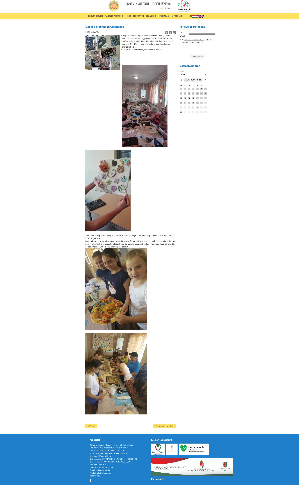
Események (138, 16)
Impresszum (95, 476)
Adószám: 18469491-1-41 (101, 456)
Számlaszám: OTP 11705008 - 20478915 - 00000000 (113, 459)
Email (182, 36)
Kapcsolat (176, 16)
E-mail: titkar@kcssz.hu (100, 470)
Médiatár (164, 16)
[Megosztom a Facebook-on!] (166, 32)
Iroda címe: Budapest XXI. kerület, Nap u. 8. (109, 453)
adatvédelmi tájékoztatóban (194, 40)
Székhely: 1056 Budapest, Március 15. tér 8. (109, 448)
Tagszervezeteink (114, 16)
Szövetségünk (95, 16)
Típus (182, 71)
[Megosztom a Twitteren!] (170, 32)
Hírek (128, 16)
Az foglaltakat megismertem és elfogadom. (197, 41)
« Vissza (91, 426)
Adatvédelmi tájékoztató (101, 473)
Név (181, 32)
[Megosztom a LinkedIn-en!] (174, 32)
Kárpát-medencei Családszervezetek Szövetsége (111, 445)
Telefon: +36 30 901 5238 (101, 467)
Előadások (151, 16)
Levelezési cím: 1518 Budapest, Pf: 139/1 (107, 450)
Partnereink (157, 479)
